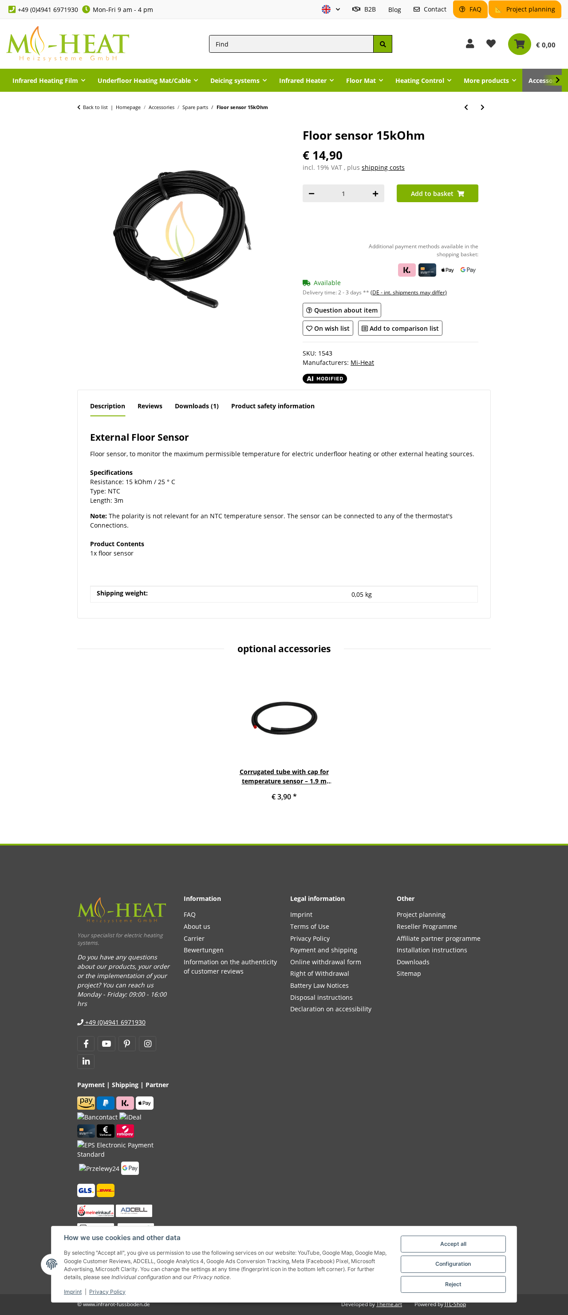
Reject (453, 1284)
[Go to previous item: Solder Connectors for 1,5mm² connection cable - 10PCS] (466, 107)
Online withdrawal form (325, 962)
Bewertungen (204, 950)
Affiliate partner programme (439, 938)
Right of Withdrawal (319, 973)
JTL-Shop (455, 1304)
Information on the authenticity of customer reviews (230, 966)
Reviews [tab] (150, 406)
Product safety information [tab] (273, 406)
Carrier (194, 938)
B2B (369, 9)
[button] (331, 9)
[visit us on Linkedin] (86, 1061)
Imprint (73, 1291)
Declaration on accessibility (330, 1009)
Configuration (453, 1263)
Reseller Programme (427, 926)
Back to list (95, 107)
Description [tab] (107, 406)
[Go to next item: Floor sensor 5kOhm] (482, 107)
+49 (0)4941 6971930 (48, 9)
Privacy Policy (107, 1291)
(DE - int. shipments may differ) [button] (409, 292)
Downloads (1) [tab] (197, 406)
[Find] (382, 44)
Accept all (453, 1244)
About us (197, 926)
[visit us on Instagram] (147, 1043)
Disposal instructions (321, 997)
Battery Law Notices (319, 985)
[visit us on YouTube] (106, 1043)
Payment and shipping (323, 950)
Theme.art (389, 1304)
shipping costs (383, 167)
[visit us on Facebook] (86, 1043)
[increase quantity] (375, 193)
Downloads (413, 962)
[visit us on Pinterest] (127, 1043)
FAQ (474, 9)
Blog (394, 9)
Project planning (530, 9)
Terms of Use (309, 926)
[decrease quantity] (311, 193)
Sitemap (409, 973)
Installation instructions (432, 950)
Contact (434, 9)
